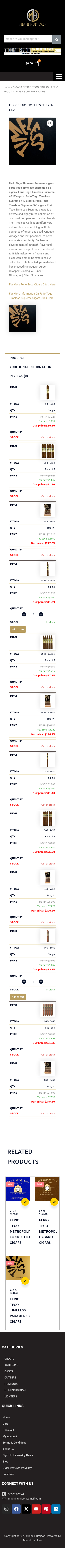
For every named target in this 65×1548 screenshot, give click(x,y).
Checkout (8, 1430)
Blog (5, 1461)
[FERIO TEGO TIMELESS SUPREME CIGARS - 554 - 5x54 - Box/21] (47, 509)
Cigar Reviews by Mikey (17, 1468)
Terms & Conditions (14, 1442)
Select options (25, 1202)
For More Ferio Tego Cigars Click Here (32, 284)
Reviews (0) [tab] (19, 376)
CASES (9, 1371)
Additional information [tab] (30, 367)
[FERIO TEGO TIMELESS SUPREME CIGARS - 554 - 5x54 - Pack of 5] (47, 451)
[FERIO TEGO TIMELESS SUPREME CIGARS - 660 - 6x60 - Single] (47, 936)
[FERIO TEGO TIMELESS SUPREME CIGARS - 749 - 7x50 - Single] (47, 759)
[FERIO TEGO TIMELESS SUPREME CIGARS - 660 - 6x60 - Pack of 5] (47, 1009)
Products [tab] (18, 358)
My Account (10, 1436)
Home (7, 87)
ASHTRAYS (11, 1365)
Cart (5, 1423)
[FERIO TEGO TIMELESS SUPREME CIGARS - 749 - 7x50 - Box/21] (47, 877)
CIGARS (17, 87)
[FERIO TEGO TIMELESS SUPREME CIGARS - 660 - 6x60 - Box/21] (47, 1068)
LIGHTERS (11, 1396)
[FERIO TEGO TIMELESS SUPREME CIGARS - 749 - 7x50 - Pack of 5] (47, 818)
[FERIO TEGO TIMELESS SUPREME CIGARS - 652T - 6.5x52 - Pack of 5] (47, 642)
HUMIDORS (11, 1384)
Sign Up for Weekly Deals (18, 1455)
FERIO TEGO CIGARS (36, 87)
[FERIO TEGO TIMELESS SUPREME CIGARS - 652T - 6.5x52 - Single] (47, 568)
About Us (8, 1449)
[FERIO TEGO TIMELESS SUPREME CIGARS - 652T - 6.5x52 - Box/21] (47, 700)
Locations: (9, 1474)
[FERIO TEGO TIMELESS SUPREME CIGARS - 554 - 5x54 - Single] (47, 392)
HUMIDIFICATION (15, 1390)
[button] (50, 123)
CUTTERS (10, 1377)
